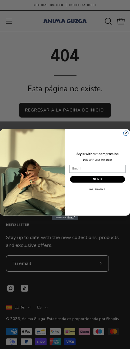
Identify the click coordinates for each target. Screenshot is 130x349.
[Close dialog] (125, 133)
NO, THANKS (97, 189)
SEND (97, 179)
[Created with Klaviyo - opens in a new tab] (65, 218)
